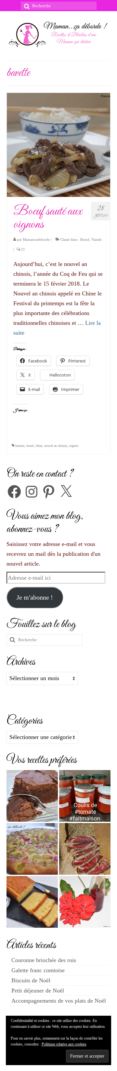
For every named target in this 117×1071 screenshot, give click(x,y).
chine (38, 446)
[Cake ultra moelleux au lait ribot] (32, 902)
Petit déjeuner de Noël (37, 990)
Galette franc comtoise (38, 970)
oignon (73, 446)
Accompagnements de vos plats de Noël (58, 1000)
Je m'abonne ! (35, 597)
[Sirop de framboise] (84, 902)
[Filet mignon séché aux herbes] (84, 849)
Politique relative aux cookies (64, 1044)
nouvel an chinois (55, 446)
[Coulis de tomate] (84, 796)
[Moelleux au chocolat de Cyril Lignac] (32, 796)
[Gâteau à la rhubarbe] (32, 849)
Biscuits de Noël (30, 980)
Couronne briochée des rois (43, 960)
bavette (19, 446)
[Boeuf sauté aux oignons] (58, 144)
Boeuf (84, 239)
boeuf (29, 446)
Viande (96, 239)
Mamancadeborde (36, 239)
